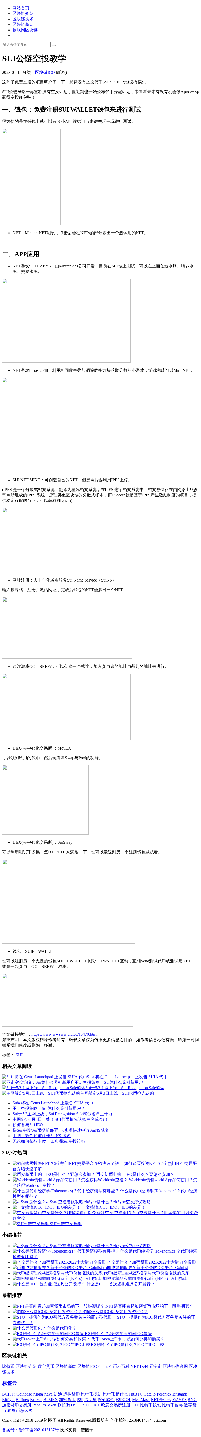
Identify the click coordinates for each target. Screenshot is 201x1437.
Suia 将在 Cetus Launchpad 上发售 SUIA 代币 (53, 1103)
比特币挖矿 (91, 1394)
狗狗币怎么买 (19, 1410)
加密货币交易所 (16, 1405)
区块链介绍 (23, 13)
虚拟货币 (71, 1394)
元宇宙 (155, 1366)
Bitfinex (22, 1399)
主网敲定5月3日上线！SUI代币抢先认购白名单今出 (60, 1119)
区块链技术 (23, 19)
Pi (13, 1394)
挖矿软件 (106, 1399)
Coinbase (24, 1394)
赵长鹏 (63, 1405)
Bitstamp (179, 1394)
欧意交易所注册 (115, 1405)
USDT (76, 1405)
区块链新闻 (23, 24)
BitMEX (50, 1399)
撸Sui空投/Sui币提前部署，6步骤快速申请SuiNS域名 (61, 1130)
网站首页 (21, 8)
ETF (135, 1405)
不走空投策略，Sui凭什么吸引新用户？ (49, 1108)
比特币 (8, 1366)
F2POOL (123, 1399)
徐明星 (90, 1399)
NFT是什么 (161, 1399)
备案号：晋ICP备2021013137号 (31, 1430)
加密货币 (67, 1399)
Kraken (36, 1399)
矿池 (58, 1394)
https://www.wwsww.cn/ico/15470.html (64, 1034)
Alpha (38, 1394)
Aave (48, 1394)
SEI (86, 1405)
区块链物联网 (175, 1366)
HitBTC (136, 1394)
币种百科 (121, 1366)
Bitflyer (8, 1399)
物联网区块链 (25, 30)
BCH (6, 1394)
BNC (192, 1399)
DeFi (144, 1366)
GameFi (105, 1366)
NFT (135, 1366)
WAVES (179, 1399)
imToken (49, 1405)
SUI (19, 1055)
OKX (95, 1405)
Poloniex (164, 1394)
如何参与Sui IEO (28, 1125)
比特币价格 (172, 1405)
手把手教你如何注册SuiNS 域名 (42, 1136)
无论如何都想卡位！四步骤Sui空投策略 (49, 1141)
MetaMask (141, 1399)
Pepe (36, 1405)
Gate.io (150, 1394)
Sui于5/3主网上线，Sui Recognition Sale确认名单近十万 (63, 1114)
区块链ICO (45, 72)
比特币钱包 (150, 1405)
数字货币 (46, 1366)
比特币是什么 (115, 1394)
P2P (80, 1399)
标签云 (9, 1383)
